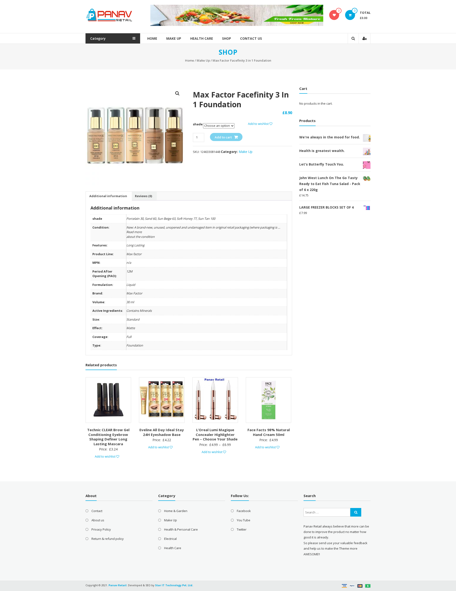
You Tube (243, 520)
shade (198, 124)
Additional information (108, 196)
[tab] (108, 196)
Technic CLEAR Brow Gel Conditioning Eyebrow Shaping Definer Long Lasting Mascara (108, 436)
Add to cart (223, 137)
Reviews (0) (143, 196)
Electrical (170, 539)
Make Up (173, 38)
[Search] (355, 512)
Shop (226, 38)
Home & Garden (175, 511)
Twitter (242, 529)
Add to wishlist (258, 124)
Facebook (244, 511)
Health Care (201, 38)
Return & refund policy (107, 539)
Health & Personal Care (181, 529)
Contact (96, 511)
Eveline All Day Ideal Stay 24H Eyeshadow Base (161, 432)
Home (152, 38)
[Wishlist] (334, 15)
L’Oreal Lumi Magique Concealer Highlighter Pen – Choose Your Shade (215, 434)
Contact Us (251, 38)
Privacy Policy (101, 529)
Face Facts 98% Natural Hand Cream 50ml (268, 432)
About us (97, 520)
